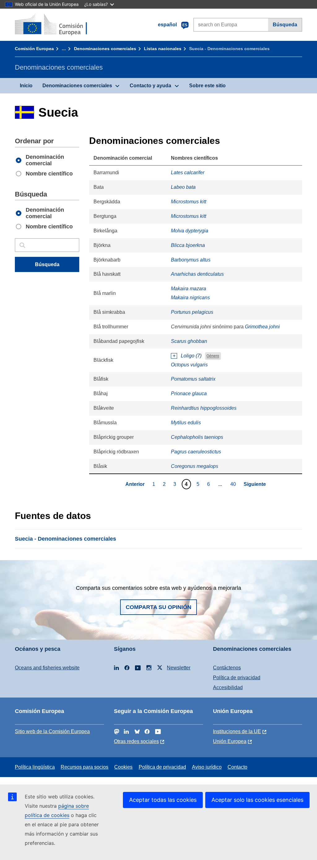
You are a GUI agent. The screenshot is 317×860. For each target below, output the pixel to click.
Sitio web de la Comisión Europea (52, 731)
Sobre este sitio (207, 85)
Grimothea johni (262, 326)
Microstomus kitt (188, 201)
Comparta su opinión (158, 607)
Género (212, 356)
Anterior (135, 484)
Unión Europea (229, 741)
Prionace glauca (189, 393)
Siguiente (255, 484)
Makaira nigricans (190, 297)
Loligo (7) (191, 355)
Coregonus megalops (194, 466)
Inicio (26, 85)
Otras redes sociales (136, 741)
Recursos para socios (84, 767)
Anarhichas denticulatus (197, 274)
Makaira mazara (188, 288)
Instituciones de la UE (237, 731)
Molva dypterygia (189, 230)
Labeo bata (183, 187)
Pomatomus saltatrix (193, 379)
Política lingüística (35, 767)
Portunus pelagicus (192, 312)
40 (233, 484)
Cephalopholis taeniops (197, 437)
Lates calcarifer (187, 172)
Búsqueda (285, 24)
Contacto (237, 767)
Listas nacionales (162, 48)
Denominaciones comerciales (105, 48)
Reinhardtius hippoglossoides (204, 408)
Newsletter (178, 667)
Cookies (123, 767)
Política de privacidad (236, 677)
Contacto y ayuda (150, 85)
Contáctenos (227, 667)
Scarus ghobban (189, 341)
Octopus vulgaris (189, 364)
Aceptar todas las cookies (163, 800)
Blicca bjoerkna (188, 245)
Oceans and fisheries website (47, 667)
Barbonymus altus (191, 259)
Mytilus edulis (186, 422)
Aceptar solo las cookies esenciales (257, 800)
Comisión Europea (34, 48)
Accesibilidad (228, 687)
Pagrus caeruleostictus (196, 451)
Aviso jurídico (207, 767)
